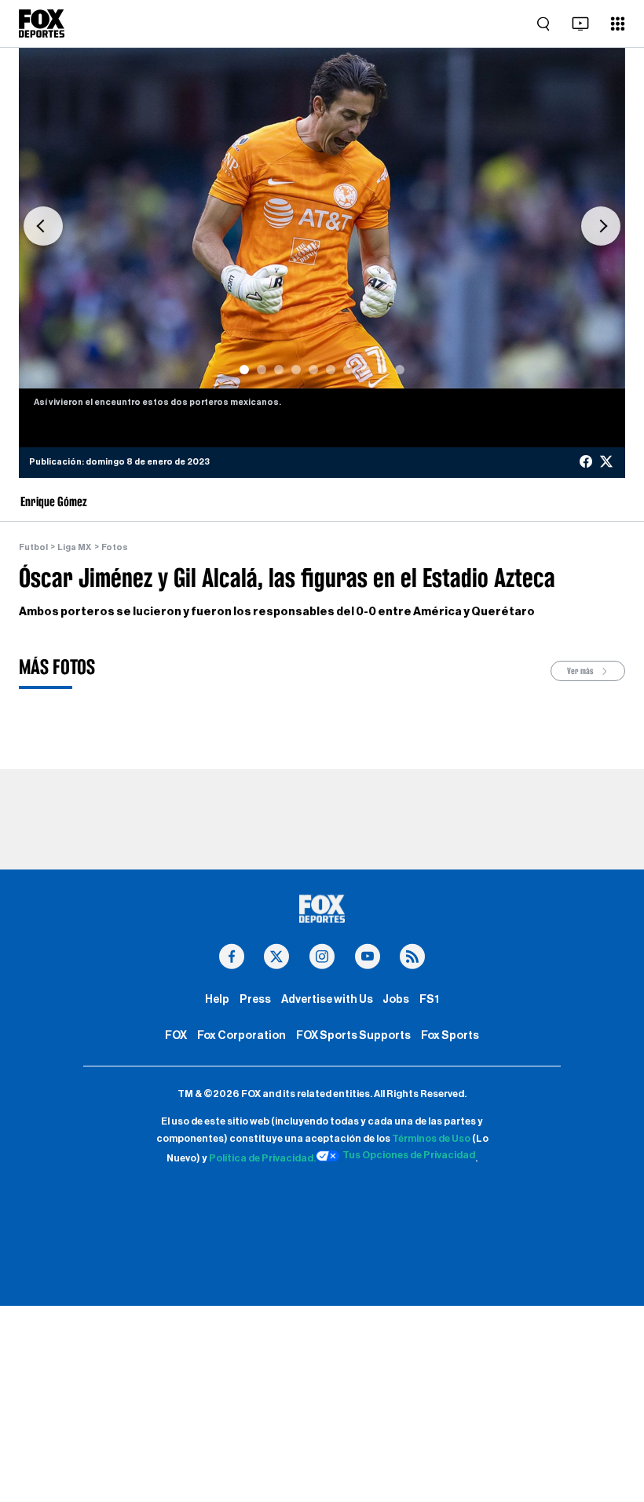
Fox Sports (450, 1035)
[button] (43, 226)
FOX (176, 1035)
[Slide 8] (365, 369)
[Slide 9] (382, 369)
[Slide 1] (244, 369)
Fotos (114, 547)
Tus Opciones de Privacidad (408, 1155)
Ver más (581, 671)
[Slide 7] (348, 369)
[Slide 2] (261, 369)
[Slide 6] (330, 369)
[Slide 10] (399, 369)
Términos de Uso (431, 1138)
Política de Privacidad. (262, 1158)
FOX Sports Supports (353, 1035)
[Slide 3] (279, 369)
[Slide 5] (313, 369)
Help (217, 999)
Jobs (395, 999)
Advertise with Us (327, 999)
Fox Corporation (241, 1035)
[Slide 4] (296, 369)
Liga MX (74, 547)
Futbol (33, 547)
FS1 (429, 999)
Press (255, 999)
